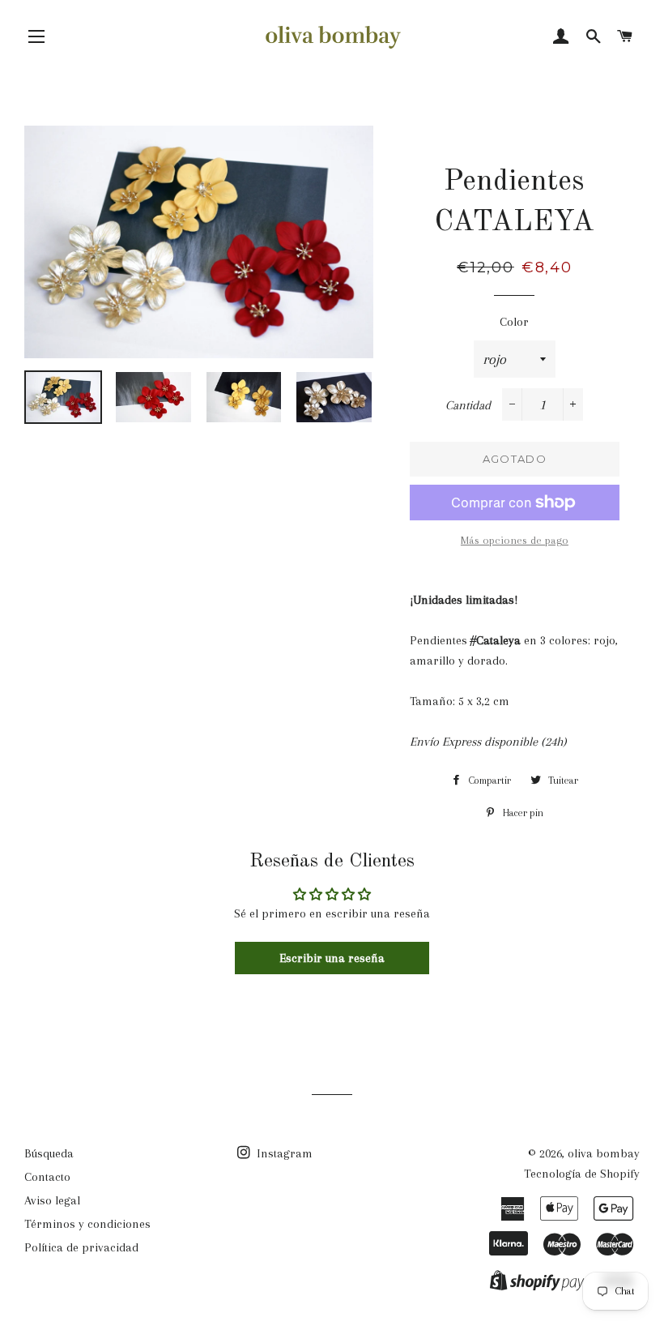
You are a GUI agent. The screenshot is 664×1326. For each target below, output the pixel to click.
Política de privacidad (81, 1247)
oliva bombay (604, 1153)
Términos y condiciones (87, 1224)
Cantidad (468, 405)
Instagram (283, 1153)
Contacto (47, 1177)
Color (514, 321)
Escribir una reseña (332, 958)
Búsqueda (49, 1153)
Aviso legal (52, 1200)
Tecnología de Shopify (582, 1173)
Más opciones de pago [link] (514, 540)
